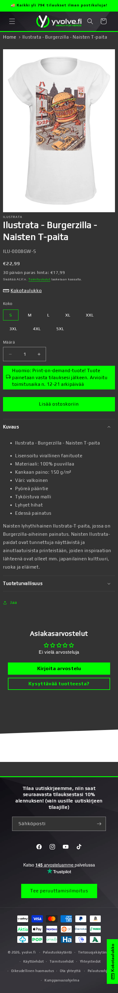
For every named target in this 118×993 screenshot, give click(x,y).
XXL (90, 315)
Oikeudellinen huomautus (32, 971)
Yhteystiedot (90, 961)
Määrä (9, 342)
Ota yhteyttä (70, 971)
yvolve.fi (29, 952)
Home (9, 37)
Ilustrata (13, 217)
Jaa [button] (13, 602)
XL (67, 315)
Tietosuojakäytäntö (94, 952)
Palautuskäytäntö (57, 952)
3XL (13, 328)
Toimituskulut (39, 279)
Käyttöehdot (33, 961)
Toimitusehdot (62, 961)
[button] (12, 21)
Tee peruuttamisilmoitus (59, 890)
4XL (37, 328)
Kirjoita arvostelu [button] (59, 668)
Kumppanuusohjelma (62, 980)
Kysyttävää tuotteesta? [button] (59, 684)
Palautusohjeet (100, 971)
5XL (60, 328)
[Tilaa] (99, 824)
